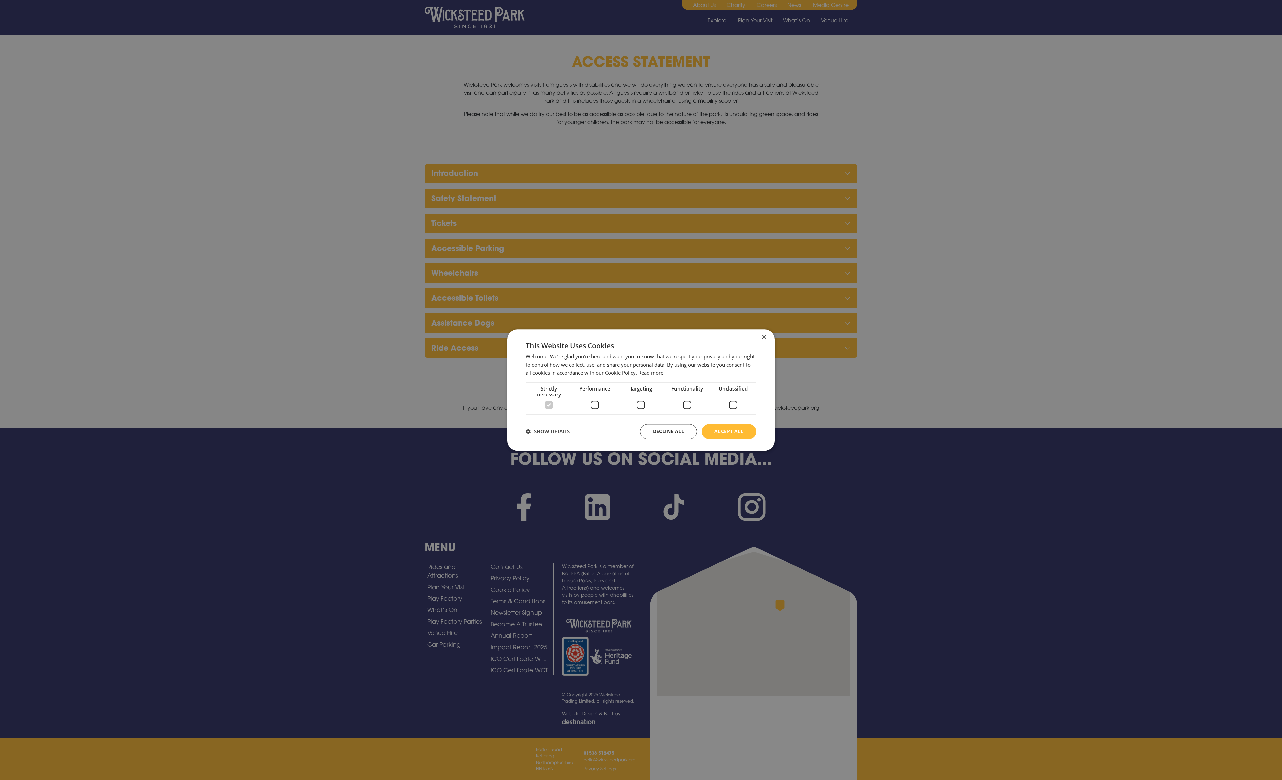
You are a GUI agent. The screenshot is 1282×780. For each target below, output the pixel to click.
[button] (548, 431)
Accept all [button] (728, 431)
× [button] (763, 337)
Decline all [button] (668, 431)
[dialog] (641, 390)
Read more (650, 373)
